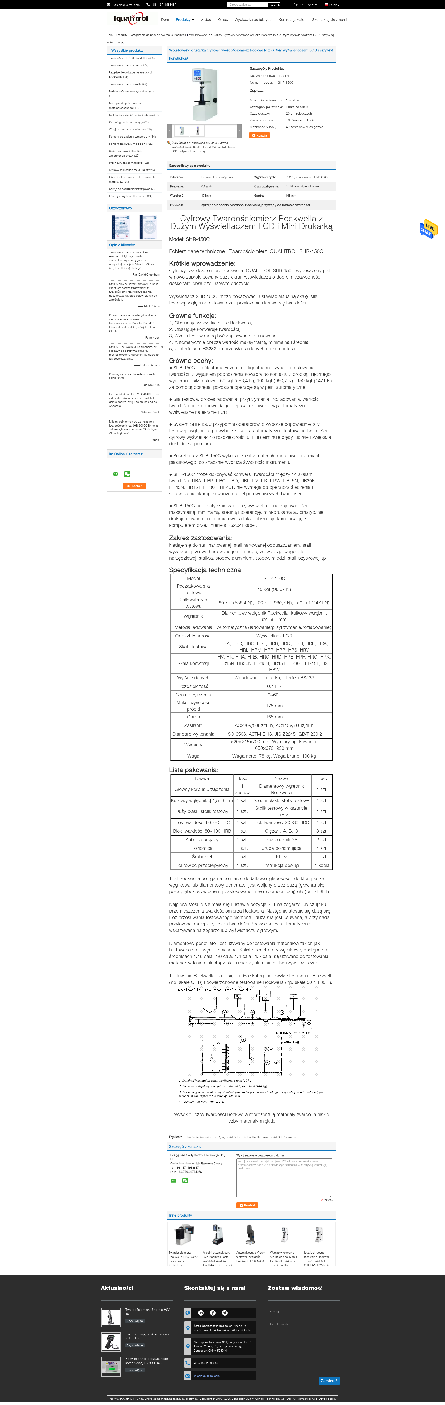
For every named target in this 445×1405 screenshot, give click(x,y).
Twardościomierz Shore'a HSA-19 (148, 1312)
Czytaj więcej (135, 1321)
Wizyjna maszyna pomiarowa (127, 129)
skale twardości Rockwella (279, 1137)
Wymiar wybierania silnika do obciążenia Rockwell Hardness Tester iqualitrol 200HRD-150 (283, 1261)
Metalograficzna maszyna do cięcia (131, 91)
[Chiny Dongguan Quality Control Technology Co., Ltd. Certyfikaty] (120, 227)
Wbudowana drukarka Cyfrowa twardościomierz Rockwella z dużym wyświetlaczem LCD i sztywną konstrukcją (204, 147)
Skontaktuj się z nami (329, 19)
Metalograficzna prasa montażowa (131, 115)
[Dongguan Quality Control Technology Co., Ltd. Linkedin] (201, 1312)
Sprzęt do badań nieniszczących (129, 189)
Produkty (183, 19)
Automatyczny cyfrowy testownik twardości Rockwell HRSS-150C (250, 1257)
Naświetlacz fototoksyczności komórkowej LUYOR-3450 (146, 1361)
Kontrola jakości (292, 19)
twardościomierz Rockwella (243, 1137)
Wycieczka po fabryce (253, 19)
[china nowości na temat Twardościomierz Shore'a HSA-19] (111, 1317)
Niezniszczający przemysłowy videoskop (147, 1336)
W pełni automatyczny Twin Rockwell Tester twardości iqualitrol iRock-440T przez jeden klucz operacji (218, 1261)
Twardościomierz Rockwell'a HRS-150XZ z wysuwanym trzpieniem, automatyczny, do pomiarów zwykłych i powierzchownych (183, 1265)
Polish (333, 4)
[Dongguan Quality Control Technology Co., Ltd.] (132, 18)
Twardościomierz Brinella (125, 84)
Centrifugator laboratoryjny (126, 122)
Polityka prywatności (122, 1398)
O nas (223, 19)
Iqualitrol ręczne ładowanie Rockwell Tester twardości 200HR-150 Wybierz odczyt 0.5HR (317, 1261)
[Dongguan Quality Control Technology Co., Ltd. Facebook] (213, 1312)
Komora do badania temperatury (129, 136)
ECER (222, 1403)
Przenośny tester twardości (126, 162)
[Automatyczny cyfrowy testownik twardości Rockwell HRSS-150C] (251, 1234)
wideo (206, 19)
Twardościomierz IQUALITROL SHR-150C (276, 251)
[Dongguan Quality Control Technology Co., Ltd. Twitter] (225, 1312)
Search (275, 5)
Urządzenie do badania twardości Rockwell (158, 35)
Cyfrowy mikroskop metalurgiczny (130, 170)
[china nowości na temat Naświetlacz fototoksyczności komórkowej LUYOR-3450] (111, 1366)
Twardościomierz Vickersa (126, 65)
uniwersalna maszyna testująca (204, 1137)
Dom (165, 19)
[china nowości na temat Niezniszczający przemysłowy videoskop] (111, 1342)
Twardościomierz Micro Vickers (129, 58)
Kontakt (262, 135)
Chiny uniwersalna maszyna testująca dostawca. (168, 1398)
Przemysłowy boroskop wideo (127, 196)
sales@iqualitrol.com (126, 4)
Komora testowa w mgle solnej (128, 143)
